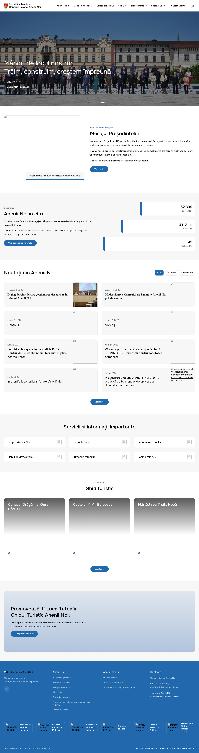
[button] (96, 102)
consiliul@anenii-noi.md (168, 696)
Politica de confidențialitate (37, 748)
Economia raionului (61, 682)
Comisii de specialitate (112, 682)
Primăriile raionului (61, 709)
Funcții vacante (177, 5)
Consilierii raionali (110, 677)
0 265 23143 (164, 693)
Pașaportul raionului (62, 687)
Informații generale (62, 677)
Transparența (137, 5)
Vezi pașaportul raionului (20, 243)
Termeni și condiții (12, 748)
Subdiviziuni (157, 5)
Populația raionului (61, 697)
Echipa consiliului (105, 5)
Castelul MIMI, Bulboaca (92, 504)
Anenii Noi (62, 5)
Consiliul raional (82, 5)
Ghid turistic (58, 692)
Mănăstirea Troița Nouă (157, 504)
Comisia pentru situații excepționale (118, 687)
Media (121, 5)
